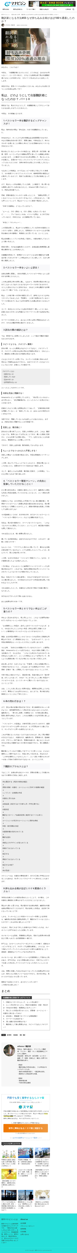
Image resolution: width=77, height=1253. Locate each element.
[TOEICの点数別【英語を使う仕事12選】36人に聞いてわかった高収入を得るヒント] (9, 1153)
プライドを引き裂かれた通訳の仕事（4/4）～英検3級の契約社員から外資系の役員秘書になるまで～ (8, 1206)
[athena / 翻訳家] (3, 25)
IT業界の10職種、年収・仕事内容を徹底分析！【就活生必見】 (25, 1162)
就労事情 (9, 1035)
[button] (71, 9)
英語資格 (15, 1035)
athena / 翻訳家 (10, 25)
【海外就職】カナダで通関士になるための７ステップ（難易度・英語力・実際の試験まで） (42, 1174)
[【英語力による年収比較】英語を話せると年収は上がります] (42, 1195)
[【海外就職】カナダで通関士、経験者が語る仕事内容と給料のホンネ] (9, 1174)
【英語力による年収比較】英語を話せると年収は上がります (42, 1204)
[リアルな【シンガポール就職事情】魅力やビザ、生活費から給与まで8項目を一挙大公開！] (42, 1153)
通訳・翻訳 (22, 1035)
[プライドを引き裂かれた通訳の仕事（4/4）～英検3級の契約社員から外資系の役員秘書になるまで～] (9, 1195)
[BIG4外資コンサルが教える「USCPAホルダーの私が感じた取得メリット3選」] (25, 1195)
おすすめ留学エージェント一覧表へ (25, 1138)
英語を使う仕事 (15, 14)
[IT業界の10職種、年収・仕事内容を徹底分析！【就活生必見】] (25, 1153)
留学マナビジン (5, 14)
